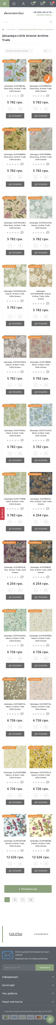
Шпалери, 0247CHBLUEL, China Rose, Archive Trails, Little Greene (15, 88)
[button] (23, 3)
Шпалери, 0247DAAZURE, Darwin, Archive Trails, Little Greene (15, 843)
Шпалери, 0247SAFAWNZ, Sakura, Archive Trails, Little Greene (41, 638)
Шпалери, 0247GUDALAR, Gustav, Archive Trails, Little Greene (15, 293)
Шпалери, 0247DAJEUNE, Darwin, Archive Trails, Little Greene (40, 843)
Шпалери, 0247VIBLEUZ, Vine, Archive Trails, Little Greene (41, 501)
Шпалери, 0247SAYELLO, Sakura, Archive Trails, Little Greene (41, 775)
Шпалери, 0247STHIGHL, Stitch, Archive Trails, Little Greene (15, 433)
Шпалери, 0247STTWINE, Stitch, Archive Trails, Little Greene (15, 501)
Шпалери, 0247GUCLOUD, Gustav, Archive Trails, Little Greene (41, 225)
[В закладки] (23, 61)
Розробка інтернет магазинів (16, 1011)
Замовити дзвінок (44, 14)
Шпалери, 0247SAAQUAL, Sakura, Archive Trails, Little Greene (15, 638)
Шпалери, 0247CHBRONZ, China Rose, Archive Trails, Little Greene (41, 88)
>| (31, 899)
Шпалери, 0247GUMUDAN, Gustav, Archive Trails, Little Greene (41, 295)
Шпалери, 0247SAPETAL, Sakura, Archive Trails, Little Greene (41, 706)
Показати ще (29, 888)
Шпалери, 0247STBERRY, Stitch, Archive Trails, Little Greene (40, 364)
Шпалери (11, 29)
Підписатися (44, 967)
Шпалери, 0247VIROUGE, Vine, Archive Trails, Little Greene (15, 570)
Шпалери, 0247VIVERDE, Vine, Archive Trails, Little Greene (41, 570)
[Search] (51, 22)
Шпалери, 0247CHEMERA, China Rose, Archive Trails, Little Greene (15, 157)
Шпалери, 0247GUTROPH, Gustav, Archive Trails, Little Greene (15, 364)
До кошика (15, 115)
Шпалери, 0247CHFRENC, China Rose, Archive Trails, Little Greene (41, 157)
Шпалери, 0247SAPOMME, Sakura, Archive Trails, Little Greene (15, 775)
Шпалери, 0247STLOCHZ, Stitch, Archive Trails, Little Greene (41, 433)
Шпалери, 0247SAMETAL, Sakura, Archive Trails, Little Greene (15, 706)
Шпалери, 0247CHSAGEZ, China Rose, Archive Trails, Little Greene (15, 225)
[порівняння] (23, 66)
